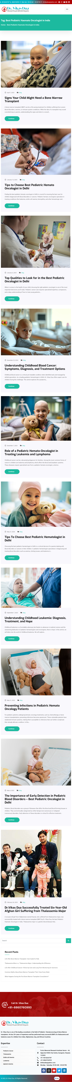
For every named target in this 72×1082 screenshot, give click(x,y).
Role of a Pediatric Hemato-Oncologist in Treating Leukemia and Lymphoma (31, 452)
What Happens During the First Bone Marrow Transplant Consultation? (27, 976)
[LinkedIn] (66, 1078)
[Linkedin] (64, 1070)
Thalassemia (7, 1054)
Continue (11, 119)
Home (3, 25)
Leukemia (6, 1060)
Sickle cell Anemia (8, 1057)
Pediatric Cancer (8, 1051)
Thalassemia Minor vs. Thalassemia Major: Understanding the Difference (27, 963)
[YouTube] (69, 1078)
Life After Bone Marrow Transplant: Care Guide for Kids (22, 959)
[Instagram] (48, 1070)
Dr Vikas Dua (10, 1078)
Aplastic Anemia (8, 1064)
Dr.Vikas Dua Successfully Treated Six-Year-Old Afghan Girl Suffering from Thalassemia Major (36, 909)
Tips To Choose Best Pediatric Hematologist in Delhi (35, 538)
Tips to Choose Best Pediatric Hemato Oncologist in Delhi (29, 186)
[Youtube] (54, 1070)
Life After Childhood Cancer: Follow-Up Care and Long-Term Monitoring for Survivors (31, 968)
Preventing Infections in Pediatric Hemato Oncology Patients (32, 707)
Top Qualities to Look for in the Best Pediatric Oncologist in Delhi (34, 279)
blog (20, 92)
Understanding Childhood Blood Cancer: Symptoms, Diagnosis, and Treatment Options (35, 367)
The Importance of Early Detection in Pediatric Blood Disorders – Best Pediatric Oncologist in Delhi (35, 799)
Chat (57, 1078)
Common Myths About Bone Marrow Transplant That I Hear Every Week (27, 972)
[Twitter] (59, 1070)
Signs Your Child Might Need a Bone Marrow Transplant (33, 99)
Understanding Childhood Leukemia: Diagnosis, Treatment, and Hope (35, 619)
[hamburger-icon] (67, 9)
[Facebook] (43, 1070)
